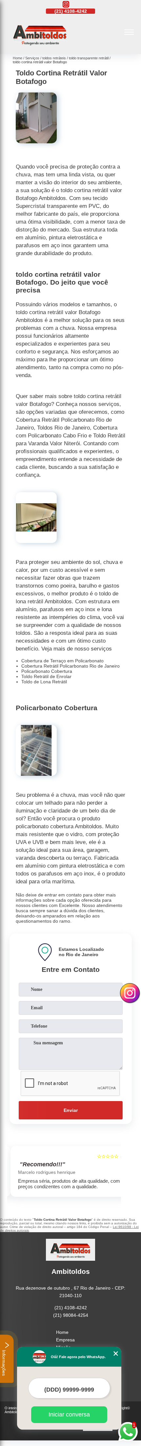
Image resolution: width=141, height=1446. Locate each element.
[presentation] (13, 1173)
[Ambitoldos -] (40, 47)
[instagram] (66, 5)
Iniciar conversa (69, 1414)
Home (62, 1332)
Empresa (65, 1339)
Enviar (71, 1110)
